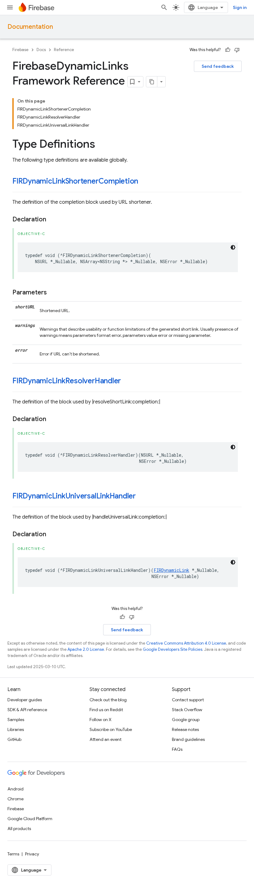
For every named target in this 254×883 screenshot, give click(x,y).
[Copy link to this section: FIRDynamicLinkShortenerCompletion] (144, 181)
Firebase (20, 49)
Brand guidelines (188, 739)
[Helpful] (227, 49)
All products (19, 828)
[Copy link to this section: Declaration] (52, 219)
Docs (41, 49)
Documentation (30, 27)
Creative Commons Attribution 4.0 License (186, 643)
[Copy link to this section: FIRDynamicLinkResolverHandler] (127, 381)
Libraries (15, 729)
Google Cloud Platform (29, 818)
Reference (64, 49)
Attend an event (105, 739)
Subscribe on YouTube (111, 729)
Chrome (15, 799)
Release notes (185, 729)
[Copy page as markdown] (151, 81)
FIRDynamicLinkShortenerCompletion (75, 181)
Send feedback (218, 66)
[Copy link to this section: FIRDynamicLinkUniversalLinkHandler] (142, 496)
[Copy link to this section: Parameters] (53, 292)
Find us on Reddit (106, 709)
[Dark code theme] (233, 247)
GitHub (14, 739)
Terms (13, 853)
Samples (15, 719)
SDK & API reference (27, 709)
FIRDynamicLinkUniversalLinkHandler (74, 496)
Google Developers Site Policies (172, 649)
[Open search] (164, 7)
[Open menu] (10, 7)
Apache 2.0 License (86, 649)
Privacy (32, 853)
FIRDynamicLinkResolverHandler (66, 380)
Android (15, 789)
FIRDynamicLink (171, 570)
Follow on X (101, 719)
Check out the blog (108, 699)
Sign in (240, 7)
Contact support (188, 699)
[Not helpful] (237, 49)
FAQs (177, 749)
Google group (185, 719)
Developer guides (24, 699)
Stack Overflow (187, 709)
